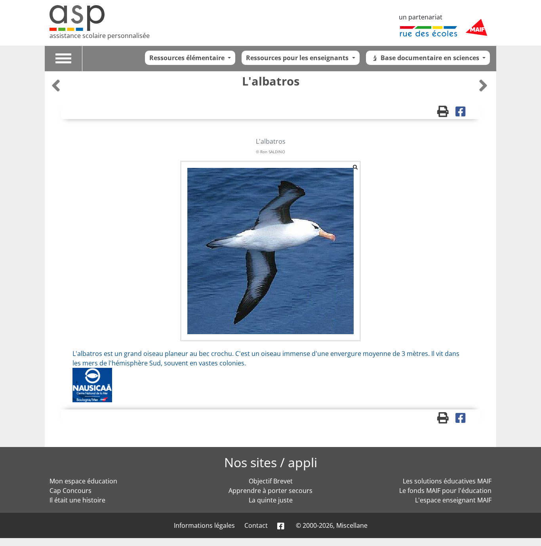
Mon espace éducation (83, 481)
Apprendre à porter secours (270, 490)
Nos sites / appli (270, 462)
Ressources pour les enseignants (298, 57)
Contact (256, 525)
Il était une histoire (77, 500)
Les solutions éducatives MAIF (447, 481)
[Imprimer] (446, 113)
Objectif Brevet (271, 481)
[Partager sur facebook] (463, 113)
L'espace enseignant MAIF (453, 500)
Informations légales (204, 525)
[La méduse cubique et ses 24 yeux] (57, 85)
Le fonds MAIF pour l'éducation (445, 490)
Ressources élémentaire (187, 57)
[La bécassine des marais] (483, 85)
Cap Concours (70, 490)
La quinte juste (271, 500)
